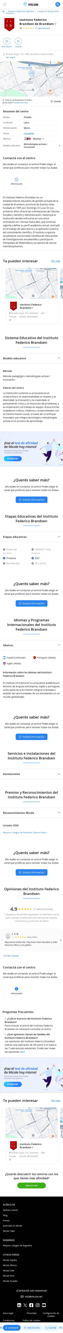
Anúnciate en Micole (12, 1225)
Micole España (10, 1260)
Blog (5, 1215)
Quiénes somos (10, 1210)
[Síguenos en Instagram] (38, 1305)
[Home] (3, 11)
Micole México (10, 1265)
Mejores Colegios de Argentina (21, 11)
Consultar (29, 133)
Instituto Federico (31, 306)
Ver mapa (10, 57)
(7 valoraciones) (42, 28)
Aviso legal (8, 1313)
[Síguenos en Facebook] (31, 1305)
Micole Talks (9, 1231)
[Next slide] (61, 940)
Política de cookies (31, 1320)
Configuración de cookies (51, 1314)
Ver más (55, 261)
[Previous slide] (2, 940)
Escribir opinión (11, 955)
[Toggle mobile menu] (4, 4)
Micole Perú (8, 1275)
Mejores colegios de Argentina (17, 1245)
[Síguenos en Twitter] (25, 1305)
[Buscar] (57, 4)
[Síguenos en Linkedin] (19, 1305)
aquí (22, 1051)
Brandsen (10, 13)
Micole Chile (8, 1270)
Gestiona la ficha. (21, 103)
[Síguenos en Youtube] (44, 1305)
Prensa (6, 1220)
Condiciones (9, 1320)
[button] (31, 358)
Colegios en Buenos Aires (48, 11)
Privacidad (31, 1313)
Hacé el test (31, 1185)
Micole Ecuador (10, 1281)
